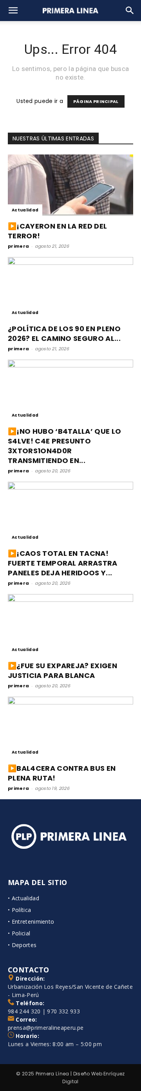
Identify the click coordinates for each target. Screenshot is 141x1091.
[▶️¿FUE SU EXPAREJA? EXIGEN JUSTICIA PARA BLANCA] (70, 625)
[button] (13, 10)
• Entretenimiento (31, 921)
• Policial (19, 933)
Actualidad (25, 210)
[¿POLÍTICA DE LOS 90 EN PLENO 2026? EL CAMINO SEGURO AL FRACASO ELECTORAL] (70, 288)
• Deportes (22, 945)
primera (18, 246)
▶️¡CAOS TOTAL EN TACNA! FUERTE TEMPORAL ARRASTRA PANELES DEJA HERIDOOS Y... (63, 563)
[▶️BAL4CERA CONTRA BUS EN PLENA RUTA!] (70, 727)
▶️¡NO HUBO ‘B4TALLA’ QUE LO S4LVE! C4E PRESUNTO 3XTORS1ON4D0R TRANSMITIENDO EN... (64, 445)
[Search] (130, 10)
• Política (19, 910)
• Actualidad (23, 898)
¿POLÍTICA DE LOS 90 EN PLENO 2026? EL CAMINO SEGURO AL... (64, 333)
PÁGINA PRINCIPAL (96, 101)
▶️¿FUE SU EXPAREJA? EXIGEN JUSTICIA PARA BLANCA (62, 670)
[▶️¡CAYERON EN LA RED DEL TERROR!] (70, 185)
